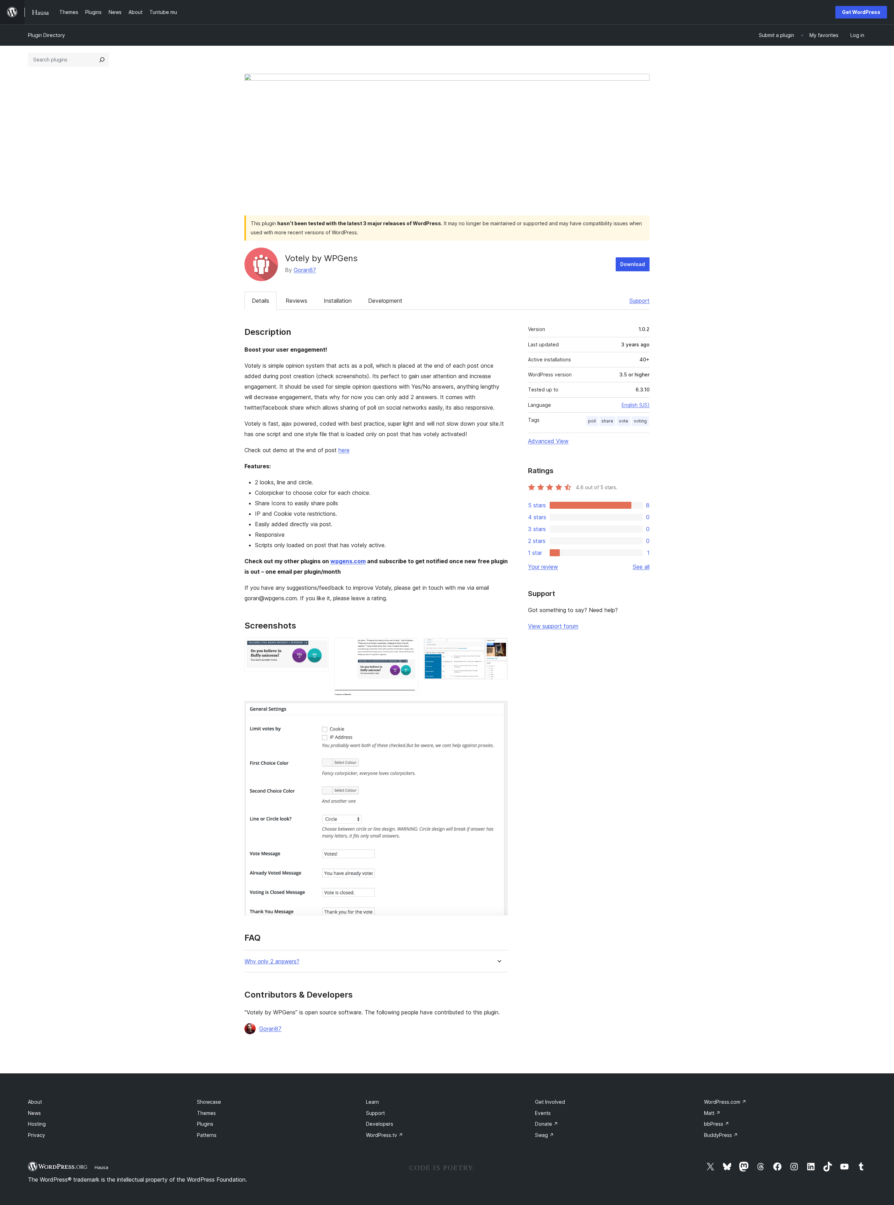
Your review (543, 566)
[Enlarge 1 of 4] (319, 647)
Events (543, 1113)
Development (385, 300)
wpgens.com (348, 561)
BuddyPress (721, 1135)
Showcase (209, 1102)
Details (260, 300)
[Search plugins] (102, 60)
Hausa (101, 1167)
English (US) (636, 405)
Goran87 (305, 269)
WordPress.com (725, 1102)
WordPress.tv (384, 1135)
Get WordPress (861, 12)
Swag (544, 1135)
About (35, 1102)
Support (639, 300)
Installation (338, 300)
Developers (379, 1124)
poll (592, 421)
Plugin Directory (46, 35)
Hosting (37, 1124)
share (607, 421)
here (344, 450)
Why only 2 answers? (271, 961)
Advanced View (548, 441)
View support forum (553, 626)
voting (640, 421)
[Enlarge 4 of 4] (498, 710)
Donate (546, 1124)
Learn (372, 1102)
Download (632, 264)
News (34, 1113)
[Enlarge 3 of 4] (498, 647)
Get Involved (550, 1102)
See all (641, 566)
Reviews (296, 300)
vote (623, 421)
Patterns (207, 1135)
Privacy (36, 1135)
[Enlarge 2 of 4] (408, 647)
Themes (206, 1113)
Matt (712, 1113)
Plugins (205, 1124)
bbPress (716, 1124)
